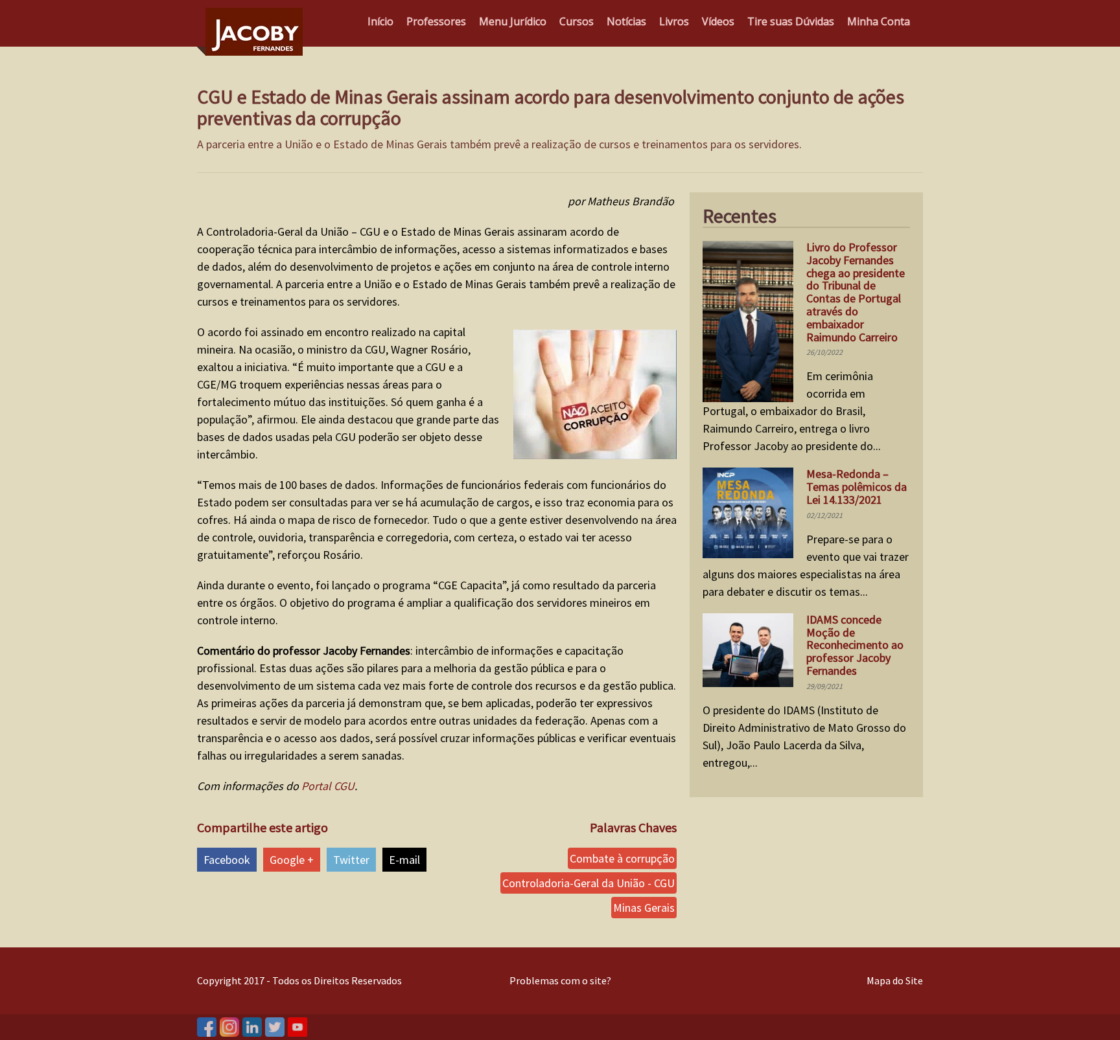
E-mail (404, 859)
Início (380, 21)
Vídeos (718, 21)
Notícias (626, 21)
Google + (292, 859)
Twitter (351, 859)
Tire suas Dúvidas (790, 21)
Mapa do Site (895, 980)
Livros (674, 21)
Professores (436, 21)
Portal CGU (328, 785)
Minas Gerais (644, 907)
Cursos (576, 21)
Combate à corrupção (622, 858)
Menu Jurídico (512, 21)
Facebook (227, 859)
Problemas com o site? (560, 980)
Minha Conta (878, 21)
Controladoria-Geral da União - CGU (588, 883)
